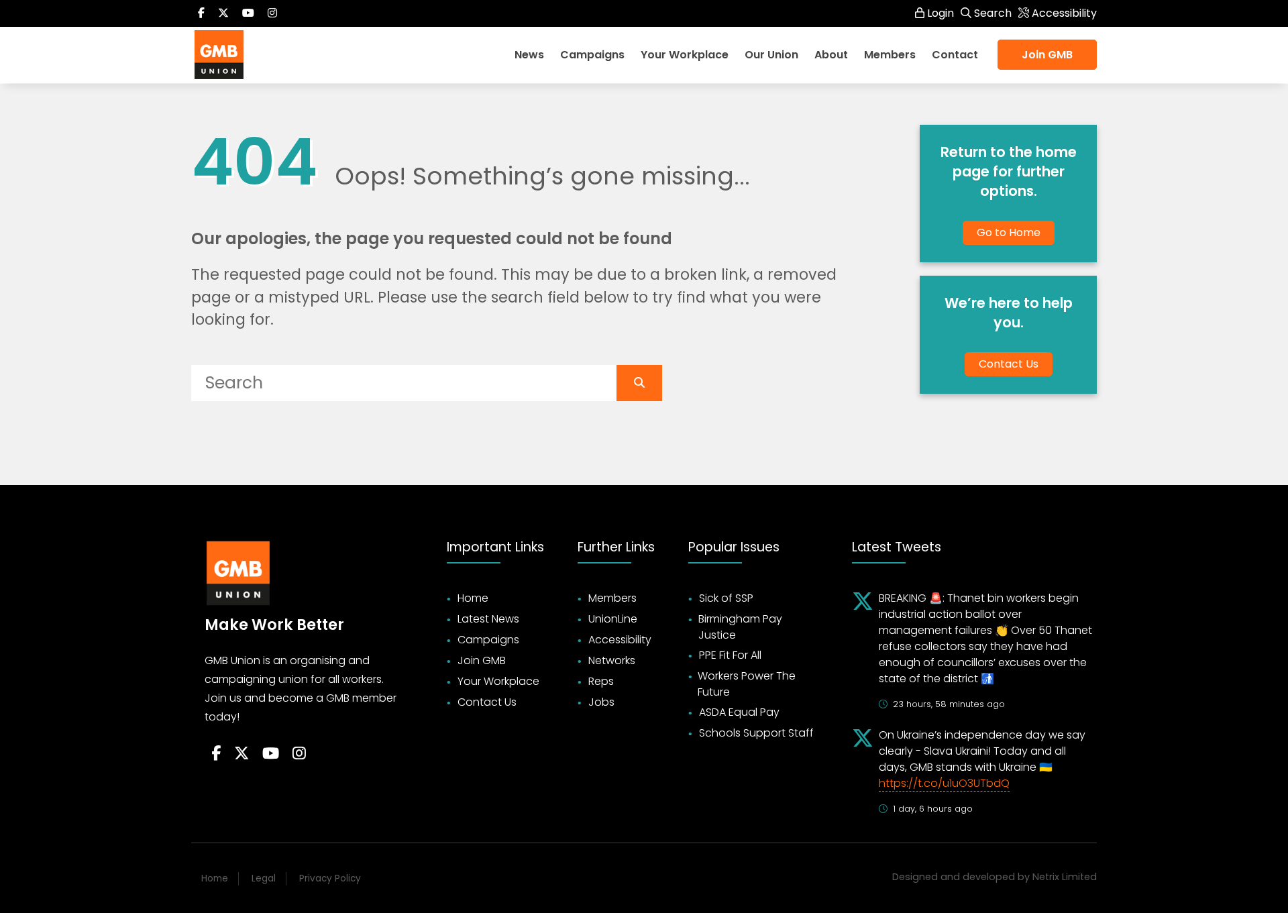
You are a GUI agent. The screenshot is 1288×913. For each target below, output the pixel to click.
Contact (955, 54)
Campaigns (592, 54)
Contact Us (1008, 364)
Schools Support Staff (756, 733)
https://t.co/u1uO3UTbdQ (944, 783)
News (529, 54)
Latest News (488, 619)
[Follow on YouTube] (270, 754)
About (831, 54)
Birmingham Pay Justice (740, 627)
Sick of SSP (726, 598)
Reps (601, 681)
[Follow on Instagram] (272, 13)
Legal (264, 878)
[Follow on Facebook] (201, 13)
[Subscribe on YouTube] (248, 13)
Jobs (601, 702)
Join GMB (1047, 54)
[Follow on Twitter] (223, 13)
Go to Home (1008, 232)
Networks (611, 660)
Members (612, 598)
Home (473, 598)
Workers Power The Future (747, 684)
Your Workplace (685, 54)
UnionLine (612, 619)
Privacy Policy (330, 878)
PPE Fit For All (730, 655)
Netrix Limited (1064, 876)
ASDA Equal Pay (739, 712)
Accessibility (619, 639)
